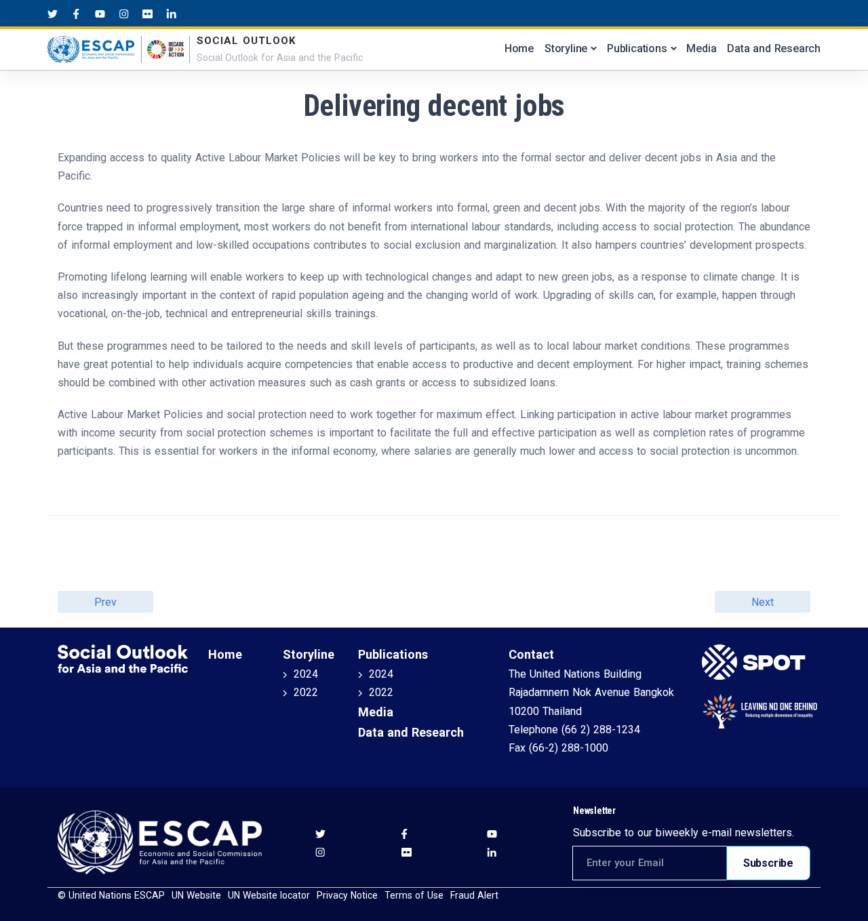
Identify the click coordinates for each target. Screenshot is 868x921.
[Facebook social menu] (76, 13)
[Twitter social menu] (52, 13)
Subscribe (768, 863)
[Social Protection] (756, 662)
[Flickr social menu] (147, 13)
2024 (306, 674)
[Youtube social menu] (100, 13)
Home (519, 48)
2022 (306, 692)
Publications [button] (637, 48)
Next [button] (762, 602)
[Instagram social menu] (124, 13)
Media (701, 48)
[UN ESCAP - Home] (160, 841)
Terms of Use (413, 895)
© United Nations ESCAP (111, 895)
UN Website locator (269, 895)
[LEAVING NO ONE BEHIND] (756, 711)
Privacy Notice (347, 895)
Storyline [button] (566, 48)
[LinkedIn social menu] (171, 13)
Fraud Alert (474, 895)
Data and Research (774, 48)
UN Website (196, 895)
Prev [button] (105, 602)
